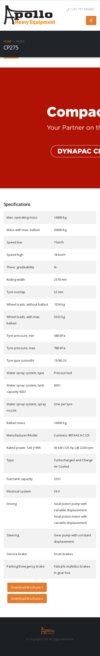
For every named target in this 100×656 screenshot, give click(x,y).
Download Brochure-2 (27, 598)
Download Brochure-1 (27, 587)
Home (7, 41)
